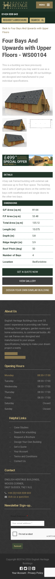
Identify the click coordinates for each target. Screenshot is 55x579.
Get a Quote (20, 446)
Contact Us (20, 461)
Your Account (21, 451)
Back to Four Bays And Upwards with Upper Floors (25, 30)
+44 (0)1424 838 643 (19, 493)
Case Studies (21, 427)
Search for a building (25, 432)
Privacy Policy (35, 573)
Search (35, 20)
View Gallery (27, 281)
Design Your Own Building (27, 441)
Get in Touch (11, 353)
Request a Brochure (15, 20)
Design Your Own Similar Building (27, 290)
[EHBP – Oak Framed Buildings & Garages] (15, 5)
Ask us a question (18, 496)
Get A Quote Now (27, 271)
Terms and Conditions (25, 456)
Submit (17, 546)
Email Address (19, 516)
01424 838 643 (10, 14)
